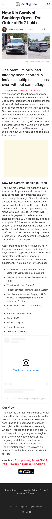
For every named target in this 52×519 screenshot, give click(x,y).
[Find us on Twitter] (23, 512)
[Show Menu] (3, 4)
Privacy (6, 490)
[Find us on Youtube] (30, 512)
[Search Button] (48, 4)
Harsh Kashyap (16, 29)
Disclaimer (16, 490)
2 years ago (33, 29)
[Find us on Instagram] (27, 512)
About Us (21, 493)
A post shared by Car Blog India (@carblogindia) (26, 398)
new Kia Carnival (28, 90)
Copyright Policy (30, 490)
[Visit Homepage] (26, 4)
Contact (43, 490)
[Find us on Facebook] (20, 512)
